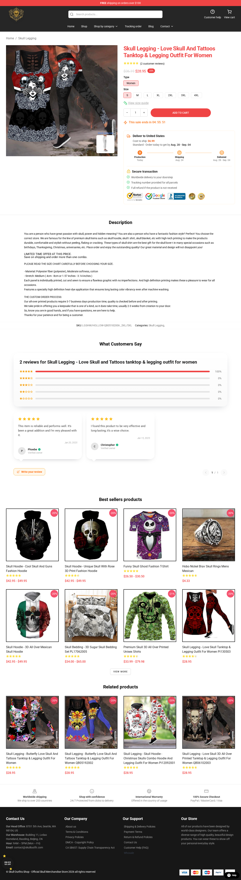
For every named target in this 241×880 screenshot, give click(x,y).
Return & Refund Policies (138, 837)
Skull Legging (27, 38)
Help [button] (234, 875)
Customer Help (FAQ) (136, 847)
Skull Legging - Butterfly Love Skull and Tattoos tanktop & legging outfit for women (32, 758)
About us (71, 826)
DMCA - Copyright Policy (80, 842)
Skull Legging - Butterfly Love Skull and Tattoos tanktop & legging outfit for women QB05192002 (91, 758)
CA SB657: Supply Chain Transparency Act (90, 847)
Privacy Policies (75, 837)
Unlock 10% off (7, 863)
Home (10, 38)
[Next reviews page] (224, 472)
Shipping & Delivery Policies (139, 826)
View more (120, 671)
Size (126, 89)
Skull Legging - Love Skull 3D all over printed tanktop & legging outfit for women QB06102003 (207, 758)
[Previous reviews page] (205, 472)
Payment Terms (133, 831)
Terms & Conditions (77, 831)
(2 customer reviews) (152, 63)
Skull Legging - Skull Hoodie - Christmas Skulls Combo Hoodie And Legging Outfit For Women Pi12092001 (149, 758)
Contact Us (130, 842)
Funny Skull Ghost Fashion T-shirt (146, 566)
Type (126, 77)
